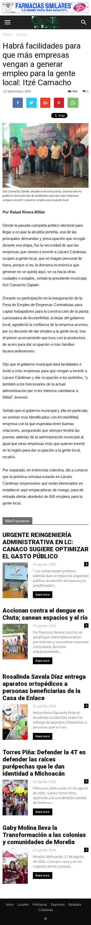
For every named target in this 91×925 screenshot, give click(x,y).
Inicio (10, 904)
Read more (43, 594)
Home (7, 34)
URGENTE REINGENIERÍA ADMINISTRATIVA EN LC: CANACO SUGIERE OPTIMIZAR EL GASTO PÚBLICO (45, 545)
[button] (84, 22)
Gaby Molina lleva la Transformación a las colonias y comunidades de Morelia (44, 835)
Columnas (45, 910)
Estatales (75, 904)
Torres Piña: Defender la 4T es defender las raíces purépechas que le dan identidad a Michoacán (44, 763)
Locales (23, 904)
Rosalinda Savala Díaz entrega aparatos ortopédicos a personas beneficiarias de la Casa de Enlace (44, 687)
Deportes (57, 904)
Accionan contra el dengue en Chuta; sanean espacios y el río (45, 614)
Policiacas (40, 904)
